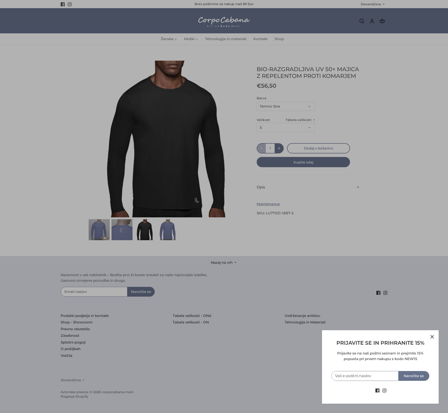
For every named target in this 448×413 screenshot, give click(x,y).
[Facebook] (377, 390)
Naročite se (414, 376)
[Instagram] (384, 390)
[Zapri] (432, 337)
